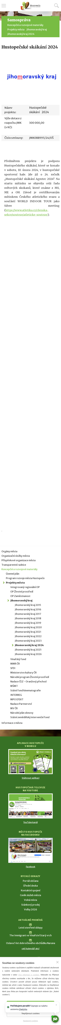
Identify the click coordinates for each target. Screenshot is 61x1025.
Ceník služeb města (30, 895)
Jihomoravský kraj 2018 (28, 618)
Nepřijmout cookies (31, 1013)
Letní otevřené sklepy (30, 927)
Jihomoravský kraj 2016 (28, 609)
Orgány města (9, 551)
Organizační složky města (15, 555)
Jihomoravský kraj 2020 (28, 627)
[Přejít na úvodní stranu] (30, 6)
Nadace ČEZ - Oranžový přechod (28, 681)
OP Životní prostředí (21, 591)
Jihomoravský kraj (37, 29)
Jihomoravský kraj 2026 (28, 654)
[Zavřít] (57, 962)
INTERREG (16, 694)
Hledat (57, 5)
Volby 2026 (30, 909)
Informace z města (11, 722)
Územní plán (12, 573)
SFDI (12, 668)
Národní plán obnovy (21, 712)
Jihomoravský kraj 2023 (28, 640)
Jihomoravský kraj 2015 (28, 604)
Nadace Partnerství (21, 703)
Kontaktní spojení (30, 890)
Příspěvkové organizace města (18, 560)
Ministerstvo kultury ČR (23, 672)
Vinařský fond (18, 659)
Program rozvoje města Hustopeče (25, 578)
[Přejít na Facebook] (30, 850)
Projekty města (15, 29)
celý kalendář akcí (30, 948)
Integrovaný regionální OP (25, 587)
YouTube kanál (30, 822)
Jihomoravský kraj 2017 (28, 613)
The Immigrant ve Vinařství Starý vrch (30, 935)
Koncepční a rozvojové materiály (25, 25)
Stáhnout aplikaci (30, 778)
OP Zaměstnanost (20, 596)
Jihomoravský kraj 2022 (28, 636)
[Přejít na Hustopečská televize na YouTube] (30, 805)
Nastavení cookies (30, 1021)
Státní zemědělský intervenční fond (29, 717)
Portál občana (30, 880)
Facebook (30, 866)
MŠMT (14, 685)
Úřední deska (30, 885)
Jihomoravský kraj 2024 (20, 33)
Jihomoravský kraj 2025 (28, 649)
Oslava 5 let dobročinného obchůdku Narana (30, 943)
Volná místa (30, 899)
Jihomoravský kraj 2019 (28, 622)
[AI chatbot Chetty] (55, 1019)
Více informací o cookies (28, 975)
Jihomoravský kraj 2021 (28, 631)
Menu (3, 5)
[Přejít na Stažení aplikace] (30, 761)
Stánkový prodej (30, 904)
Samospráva (18, 20)
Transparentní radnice (13, 564)
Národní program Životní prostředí (29, 677)
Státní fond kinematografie (25, 690)
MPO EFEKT (16, 699)
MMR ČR (15, 663)
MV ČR (14, 708)
